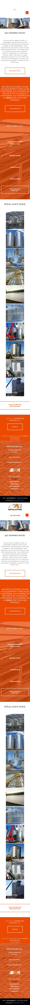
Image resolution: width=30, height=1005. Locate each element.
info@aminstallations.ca (14, 462)
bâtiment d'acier (15, 155)
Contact (15, 426)
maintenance (15, 167)
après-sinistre (15, 179)
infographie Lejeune (18, 500)
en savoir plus (15, 71)
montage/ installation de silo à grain (15, 143)
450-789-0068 (14, 476)
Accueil (15, 479)
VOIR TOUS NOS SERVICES (15, 189)
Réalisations (14, 486)
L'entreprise (14, 481)
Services (14, 484)
